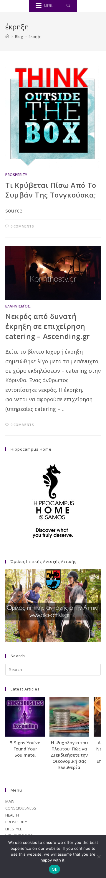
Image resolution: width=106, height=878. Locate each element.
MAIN (9, 801)
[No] (99, 856)
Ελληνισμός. (18, 306)
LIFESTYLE (13, 829)
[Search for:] (68, 6)
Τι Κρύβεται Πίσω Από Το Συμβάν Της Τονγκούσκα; (50, 190)
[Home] (7, 36)
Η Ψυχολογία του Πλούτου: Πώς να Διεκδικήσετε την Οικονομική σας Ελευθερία (69, 755)
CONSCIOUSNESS (20, 808)
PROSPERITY (16, 174)
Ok (54, 869)
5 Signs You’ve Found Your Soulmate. (25, 749)
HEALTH (12, 815)
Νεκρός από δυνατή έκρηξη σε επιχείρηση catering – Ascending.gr (47, 326)
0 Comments (22, 226)
